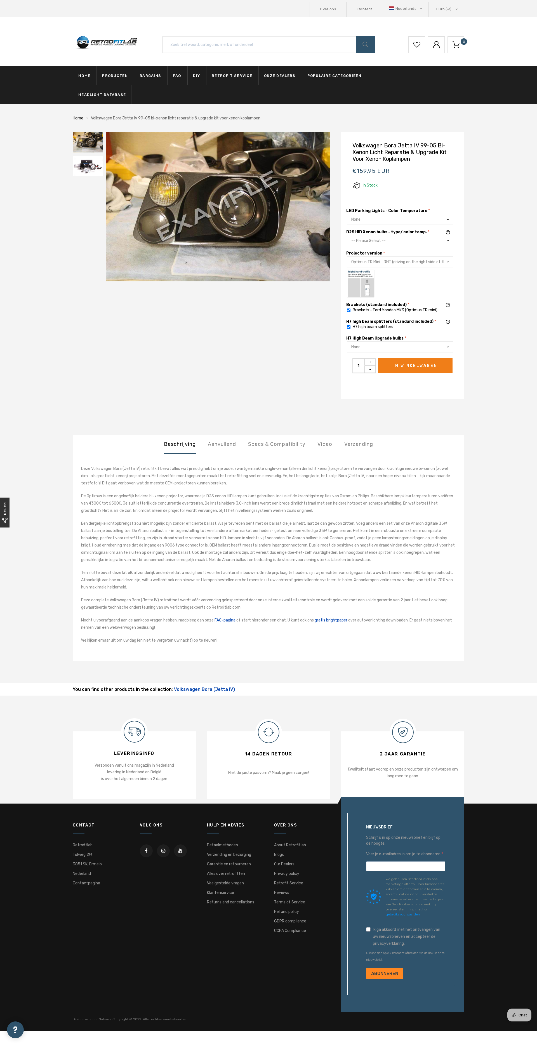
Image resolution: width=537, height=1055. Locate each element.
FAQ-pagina (225, 620)
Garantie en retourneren (229, 864)
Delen (5, 508)
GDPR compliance (290, 921)
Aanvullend (222, 444)
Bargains (150, 76)
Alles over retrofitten (226, 873)
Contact (364, 9)
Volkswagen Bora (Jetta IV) (204, 689)
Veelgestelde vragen (225, 883)
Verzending (358, 444)
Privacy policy (286, 873)
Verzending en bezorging (229, 854)
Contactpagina (86, 883)
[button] (406, 8)
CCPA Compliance (290, 930)
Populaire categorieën (334, 76)
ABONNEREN (384, 973)
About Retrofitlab (290, 845)
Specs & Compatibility (276, 444)
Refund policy (286, 911)
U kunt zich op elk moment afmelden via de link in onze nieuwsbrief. (405, 956)
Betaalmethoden (222, 845)
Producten (115, 76)
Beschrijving (180, 444)
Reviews (281, 892)
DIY (196, 76)
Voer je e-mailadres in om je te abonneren (403, 854)
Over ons (328, 9)
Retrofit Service (288, 883)
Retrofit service (232, 76)
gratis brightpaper (331, 620)
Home (84, 76)
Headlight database (102, 95)
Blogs (279, 854)
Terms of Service (289, 902)
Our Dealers (284, 864)
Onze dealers (280, 76)
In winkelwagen (415, 365)
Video (324, 444)
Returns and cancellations (230, 902)
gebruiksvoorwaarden (403, 914)
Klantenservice (220, 892)
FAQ (177, 76)
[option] (218, 207)
